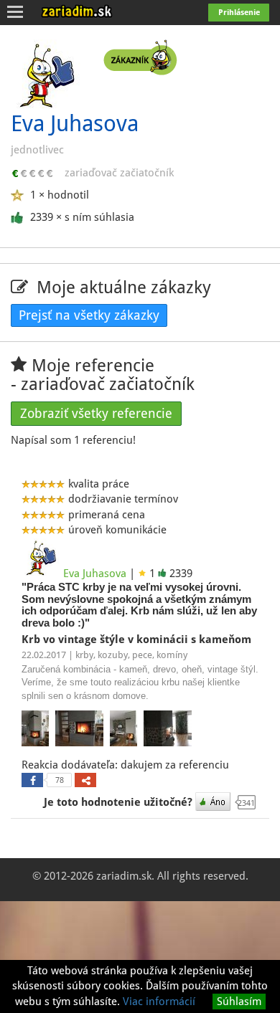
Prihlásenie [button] (239, 12)
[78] (32, 780)
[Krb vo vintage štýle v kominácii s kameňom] (37, 730)
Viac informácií (159, 1001)
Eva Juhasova (94, 573)
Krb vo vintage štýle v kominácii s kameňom (138, 639)
